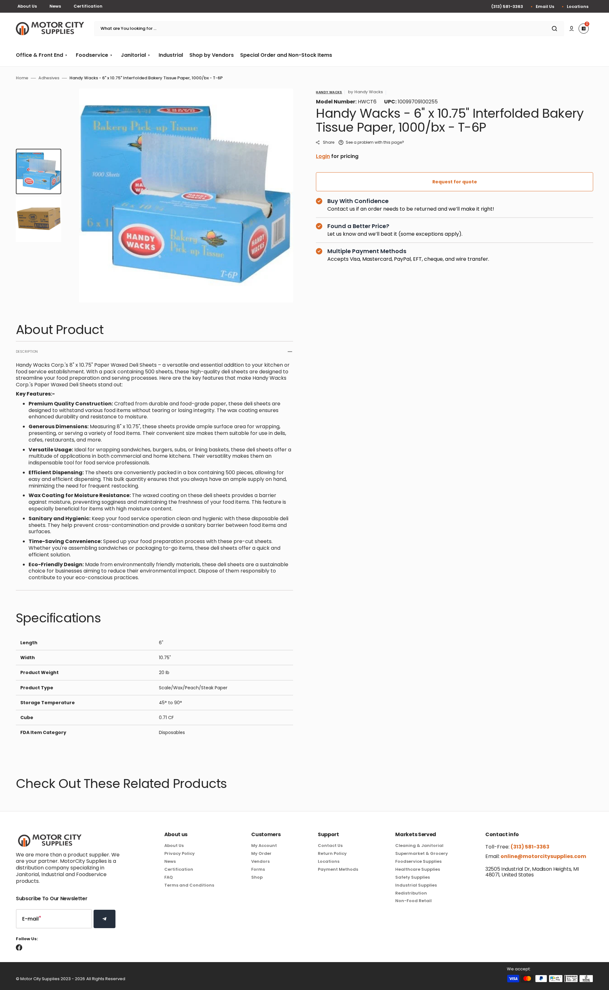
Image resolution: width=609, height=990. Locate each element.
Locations (577, 6)
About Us (27, 6)
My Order (261, 853)
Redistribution (411, 893)
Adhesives (48, 78)
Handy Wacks (329, 92)
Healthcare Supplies (417, 869)
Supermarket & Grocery (421, 853)
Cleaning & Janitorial (419, 846)
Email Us (545, 6)
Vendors (260, 861)
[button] (571, 29)
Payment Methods (338, 869)
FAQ (168, 877)
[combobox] (329, 28)
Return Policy (332, 853)
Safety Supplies (412, 877)
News (55, 6)
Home (22, 78)
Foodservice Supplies (418, 861)
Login (323, 156)
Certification (88, 6)
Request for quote (454, 182)
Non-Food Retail (413, 901)
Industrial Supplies (416, 885)
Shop (257, 877)
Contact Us (330, 846)
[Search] (555, 29)
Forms (258, 869)
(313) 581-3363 (507, 6)
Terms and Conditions (189, 885)
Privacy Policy (179, 853)
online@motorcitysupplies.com (543, 856)
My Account (264, 846)
